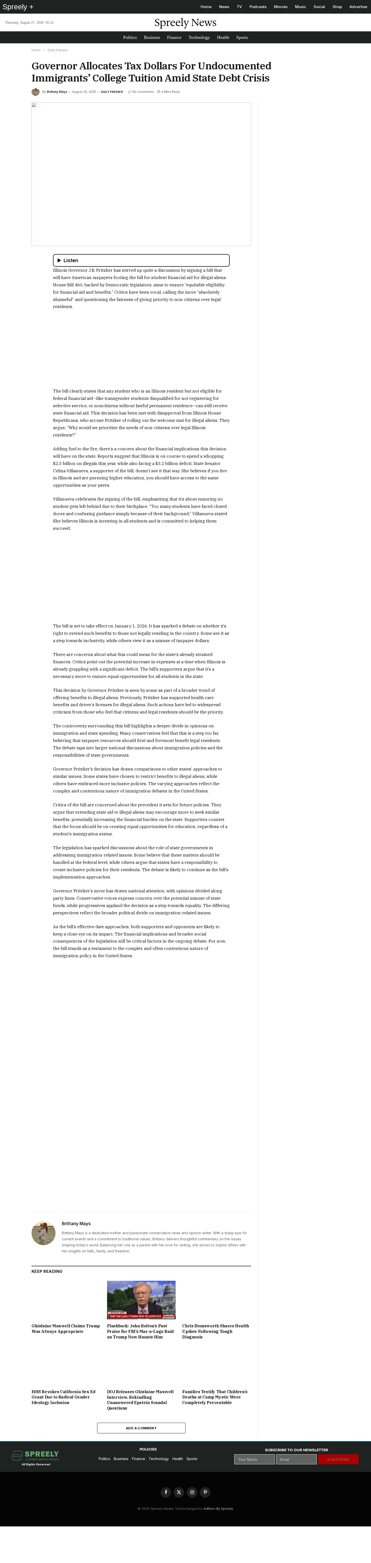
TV (239, 6)
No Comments (143, 92)
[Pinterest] (13, 305)
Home (206, 6)
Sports (242, 37)
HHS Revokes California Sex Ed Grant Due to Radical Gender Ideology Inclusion (63, 1397)
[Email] (13, 316)
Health (223, 37)
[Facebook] (13, 270)
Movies (280, 6)
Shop (337, 6)
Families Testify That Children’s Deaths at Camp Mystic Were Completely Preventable (214, 1397)
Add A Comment (141, 1428)
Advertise (358, 6)
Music (300, 6)
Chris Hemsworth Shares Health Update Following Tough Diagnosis (215, 1331)
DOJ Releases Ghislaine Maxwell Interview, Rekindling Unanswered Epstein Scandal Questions (140, 1400)
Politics (130, 37)
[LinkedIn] (13, 293)
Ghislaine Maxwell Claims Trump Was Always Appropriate (66, 1328)
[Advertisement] (141, 352)
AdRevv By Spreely (218, 1508)
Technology (199, 37)
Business (152, 37)
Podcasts (258, 6)
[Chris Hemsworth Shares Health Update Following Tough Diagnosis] (216, 1300)
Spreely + (18, 7)
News (224, 6)
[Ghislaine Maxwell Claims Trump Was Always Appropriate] (66, 1300)
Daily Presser (112, 92)
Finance (174, 37)
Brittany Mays (57, 92)
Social (319, 6)
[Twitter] (13, 282)
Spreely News (185, 22)
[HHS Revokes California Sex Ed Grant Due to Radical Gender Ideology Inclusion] (66, 1365)
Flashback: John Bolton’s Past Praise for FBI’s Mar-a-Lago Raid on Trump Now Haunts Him (140, 1331)
